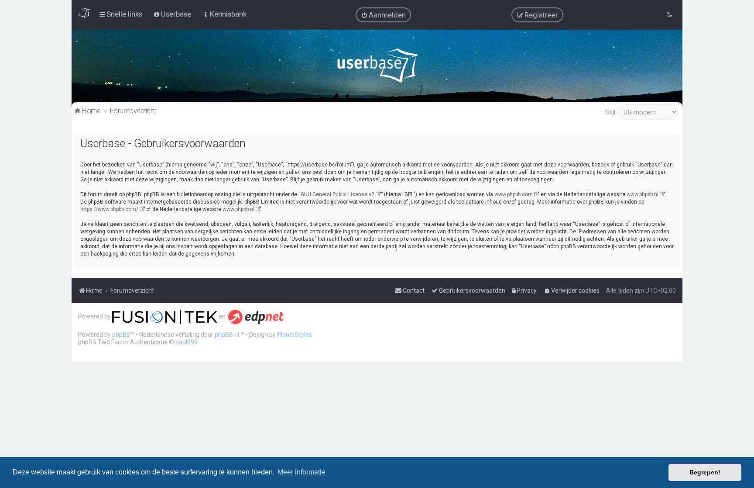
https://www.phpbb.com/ (109, 209)
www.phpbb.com (513, 194)
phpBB (121, 334)
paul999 (186, 342)
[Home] (377, 67)
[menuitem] (383, 14)
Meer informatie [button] (302, 472)
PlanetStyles (294, 334)
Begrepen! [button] (704, 472)
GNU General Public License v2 (337, 194)
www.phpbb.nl (642, 194)
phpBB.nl (227, 334)
